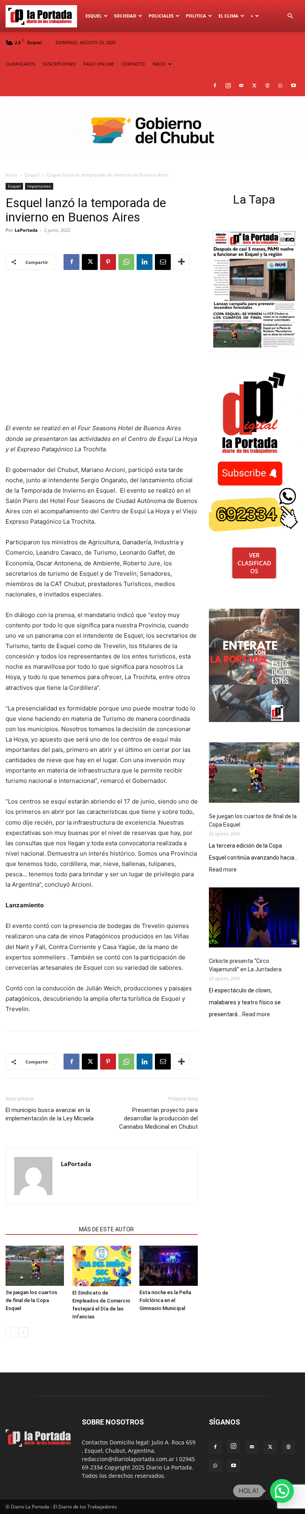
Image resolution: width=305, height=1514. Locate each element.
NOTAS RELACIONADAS (39, 1229)
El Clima (228, 16)
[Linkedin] (144, 262)
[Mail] (241, 85)
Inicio (11, 174)
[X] (254, 85)
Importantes (39, 186)
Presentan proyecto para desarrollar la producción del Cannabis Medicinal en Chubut (158, 1118)
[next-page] (23, 1332)
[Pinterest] (108, 262)
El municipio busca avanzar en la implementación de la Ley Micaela (50, 1114)
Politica (196, 16)
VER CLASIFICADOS (254, 563)
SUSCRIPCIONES (59, 64)
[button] (289, 16)
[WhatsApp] (280, 85)
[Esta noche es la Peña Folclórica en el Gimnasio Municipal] (168, 1266)
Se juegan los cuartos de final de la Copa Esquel (31, 1300)
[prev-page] (10, 1332)
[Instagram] (228, 85)
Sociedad (125, 16)
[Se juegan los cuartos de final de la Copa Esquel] (35, 1266)
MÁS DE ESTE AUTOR (106, 1229)
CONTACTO (133, 64)
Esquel (93, 16)
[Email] (163, 262)
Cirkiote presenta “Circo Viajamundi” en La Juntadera (245, 965)
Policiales (161, 16)
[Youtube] (293, 85)
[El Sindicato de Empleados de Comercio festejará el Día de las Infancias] (101, 1266)
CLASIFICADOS (20, 64)
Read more (223, 870)
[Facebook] (215, 85)
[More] (181, 262)
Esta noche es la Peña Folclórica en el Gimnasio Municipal (165, 1300)
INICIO (159, 64)
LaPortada (26, 230)
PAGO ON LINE (98, 64)
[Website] (267, 85)
